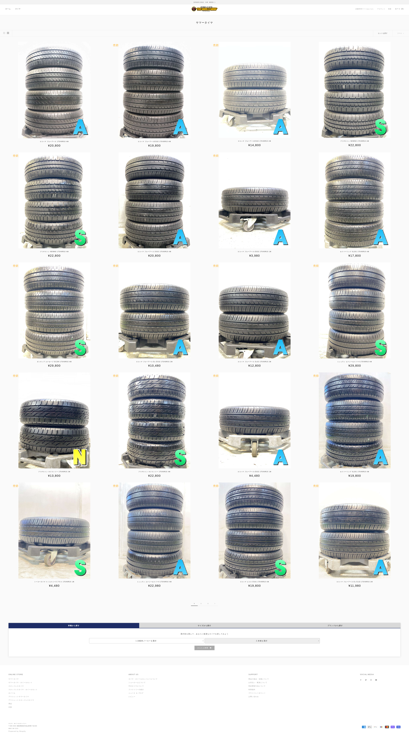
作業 (10, 707)
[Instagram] (371, 680)
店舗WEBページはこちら (364, 9)
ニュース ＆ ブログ (136, 693)
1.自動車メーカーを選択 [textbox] (146, 641)
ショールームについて (137, 682)
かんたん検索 (203, 648)
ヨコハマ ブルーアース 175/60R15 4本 (54, 141)
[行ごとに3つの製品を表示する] (8, 33)
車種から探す (74, 625)
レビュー (132, 696)
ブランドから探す (335, 625)
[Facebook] (360, 680)
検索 (389, 9)
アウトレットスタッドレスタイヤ (21, 700)
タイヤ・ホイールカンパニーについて (143, 679)
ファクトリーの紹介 (136, 689)
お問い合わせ (253, 696)
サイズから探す (204, 625)
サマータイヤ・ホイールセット (20, 682)
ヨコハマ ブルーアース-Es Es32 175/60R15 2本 (354, 582)
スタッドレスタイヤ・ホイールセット (23, 689)
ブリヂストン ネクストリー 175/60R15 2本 (54, 471)
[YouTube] (376, 680)
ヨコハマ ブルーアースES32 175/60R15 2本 (254, 141)
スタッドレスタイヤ (16, 686)
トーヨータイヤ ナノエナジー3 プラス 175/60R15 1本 (54, 582)
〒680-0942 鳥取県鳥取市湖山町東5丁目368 (23, 726)
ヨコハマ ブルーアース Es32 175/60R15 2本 (254, 361)
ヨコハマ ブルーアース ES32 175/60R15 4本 (154, 251)
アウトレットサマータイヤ (19, 696)
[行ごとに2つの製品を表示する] (4, 33)
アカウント (381, 9)
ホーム (8, 9)
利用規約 (251, 689)
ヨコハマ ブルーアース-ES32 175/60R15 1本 (254, 251)
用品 (10, 703)
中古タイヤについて (136, 686)
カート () (399, 9)
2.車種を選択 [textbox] (261, 641)
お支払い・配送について (257, 682)
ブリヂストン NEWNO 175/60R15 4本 (354, 141)
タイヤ (18, 9)
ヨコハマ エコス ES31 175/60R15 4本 (254, 582)
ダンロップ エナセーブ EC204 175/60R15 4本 (54, 361)
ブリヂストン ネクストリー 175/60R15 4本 (154, 471)
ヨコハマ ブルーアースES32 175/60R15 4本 (154, 141)
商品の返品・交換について (258, 679)
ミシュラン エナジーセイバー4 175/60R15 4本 (354, 361)
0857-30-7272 (13, 728)
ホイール (12, 693)
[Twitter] (366, 680)
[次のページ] (215, 603)
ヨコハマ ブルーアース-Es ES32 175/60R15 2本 (154, 361)
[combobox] (146, 640)
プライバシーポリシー (257, 693)
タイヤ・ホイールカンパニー (18, 723)
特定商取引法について (257, 686)
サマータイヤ (14, 679)
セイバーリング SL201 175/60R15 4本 (354, 251)
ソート (399, 33)
